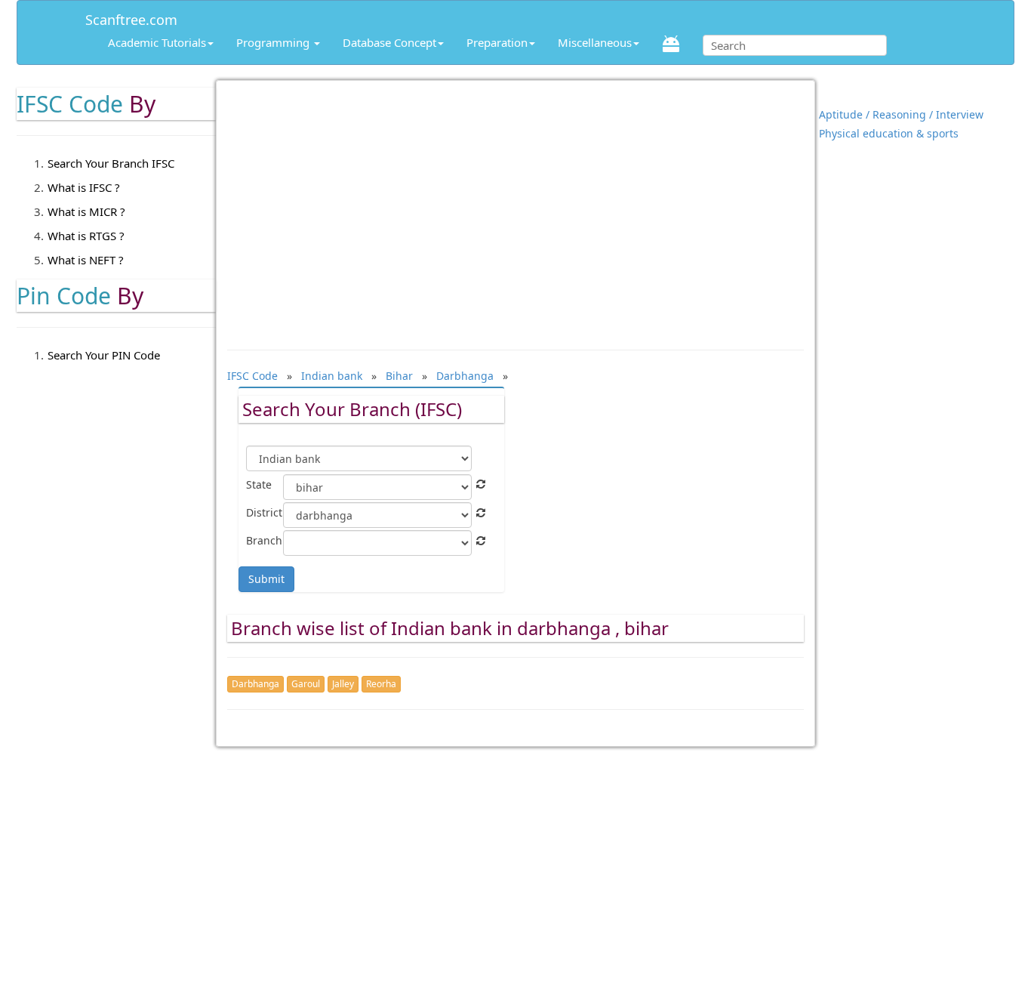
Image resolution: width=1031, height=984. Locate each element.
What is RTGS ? (86, 235)
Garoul (305, 683)
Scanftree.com (131, 17)
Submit (266, 579)
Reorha (381, 683)
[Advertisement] (516, 207)
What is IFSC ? (84, 187)
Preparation (497, 42)
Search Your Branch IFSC (111, 163)
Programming (274, 42)
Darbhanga (255, 683)
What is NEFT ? (86, 259)
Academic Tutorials (157, 42)
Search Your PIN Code (104, 354)
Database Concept (389, 42)
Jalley (343, 683)
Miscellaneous (595, 42)
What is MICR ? (86, 211)
